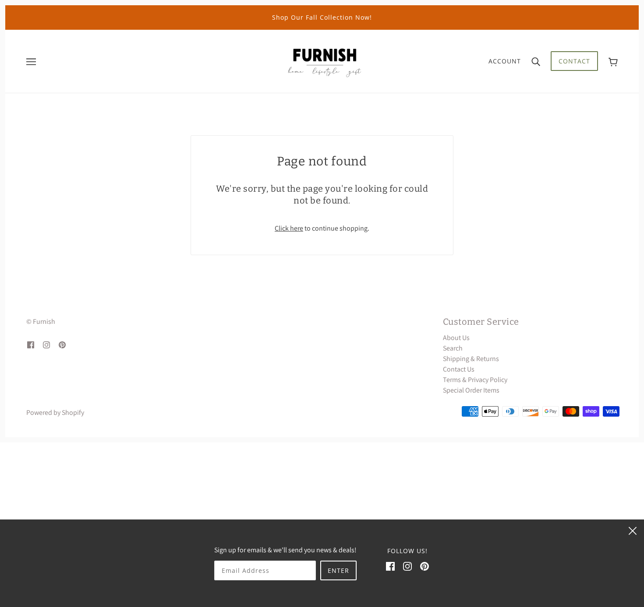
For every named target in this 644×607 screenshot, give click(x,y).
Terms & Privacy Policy (475, 379)
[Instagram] (407, 566)
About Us (456, 337)
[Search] (535, 61)
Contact (574, 61)
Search (453, 348)
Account (504, 61)
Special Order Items (471, 390)
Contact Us (458, 369)
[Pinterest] (424, 566)
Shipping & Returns (471, 358)
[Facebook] (390, 566)
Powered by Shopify (55, 412)
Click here (289, 228)
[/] (325, 60)
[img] (31, 344)
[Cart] (613, 61)
